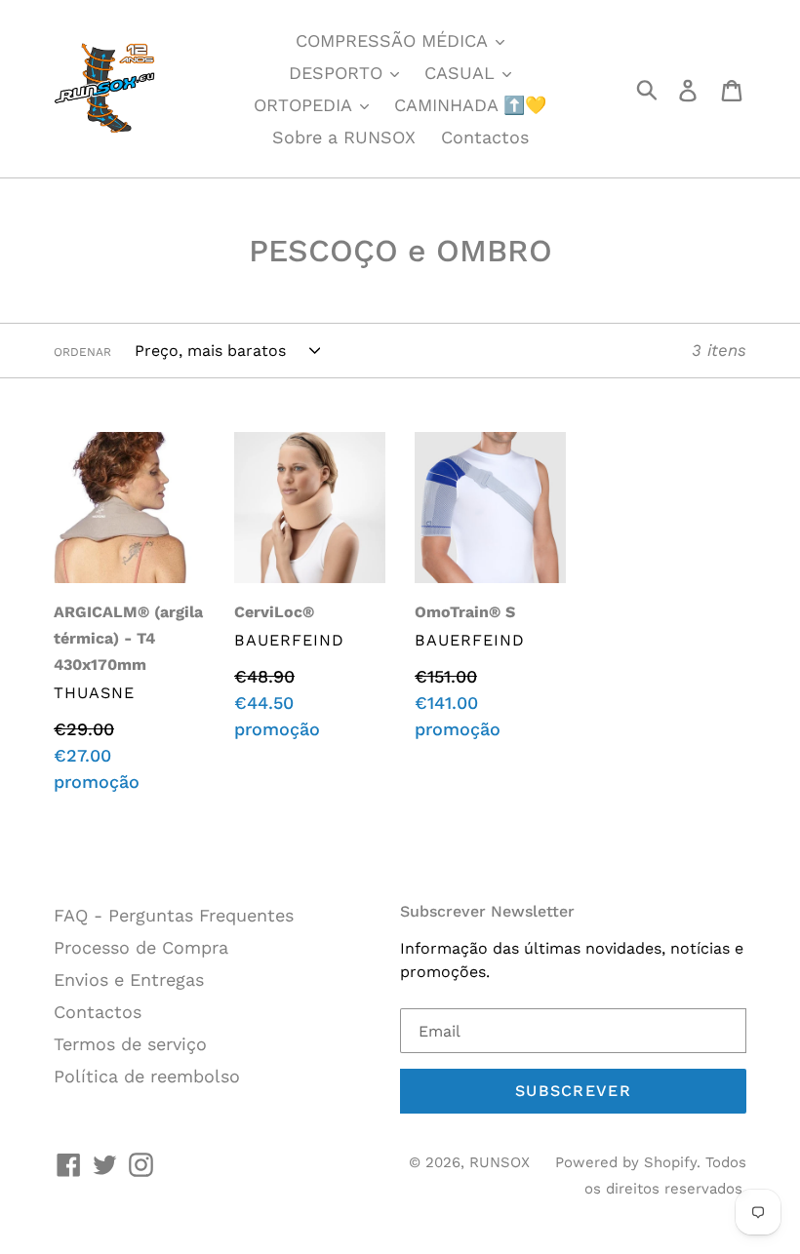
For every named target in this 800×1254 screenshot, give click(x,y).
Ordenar (82, 352)
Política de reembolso (147, 1076)
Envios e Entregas (129, 979)
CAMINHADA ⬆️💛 (470, 105)
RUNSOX (499, 1162)
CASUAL (462, 72)
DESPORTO (338, 72)
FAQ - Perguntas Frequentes (174, 915)
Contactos (485, 137)
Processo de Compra (141, 947)
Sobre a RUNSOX (344, 137)
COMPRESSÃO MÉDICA (394, 40)
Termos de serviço (130, 1044)
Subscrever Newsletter (487, 911)
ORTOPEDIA (305, 105)
